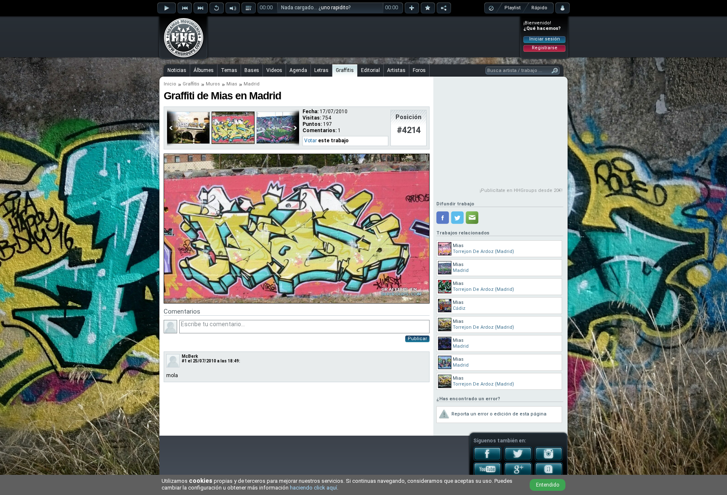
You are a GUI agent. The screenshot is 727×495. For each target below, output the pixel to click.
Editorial (370, 70)
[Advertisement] (364, 37)
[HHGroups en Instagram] (549, 459)
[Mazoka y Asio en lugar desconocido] (188, 142)
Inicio (170, 84)
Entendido (547, 485)
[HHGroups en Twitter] (518, 459)
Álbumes (204, 70)
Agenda (298, 70)
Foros (419, 70)
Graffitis (345, 70)
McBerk (190, 356)
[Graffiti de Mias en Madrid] (297, 302)
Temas (229, 70)
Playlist (512, 8)
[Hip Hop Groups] (180, 57)
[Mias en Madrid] (233, 142)
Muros (213, 84)
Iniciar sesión (544, 39)
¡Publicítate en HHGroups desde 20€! (521, 190)
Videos (274, 70)
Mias (231, 84)
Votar (310, 141)
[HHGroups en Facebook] (487, 459)
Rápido (539, 8)
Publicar (417, 338)
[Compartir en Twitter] (457, 217)
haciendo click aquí (313, 487)
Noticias (176, 70)
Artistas (396, 70)
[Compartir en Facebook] (442, 217)
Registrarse (544, 48)
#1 (184, 361)
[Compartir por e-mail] (472, 217)
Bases (251, 70)
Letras (321, 70)
